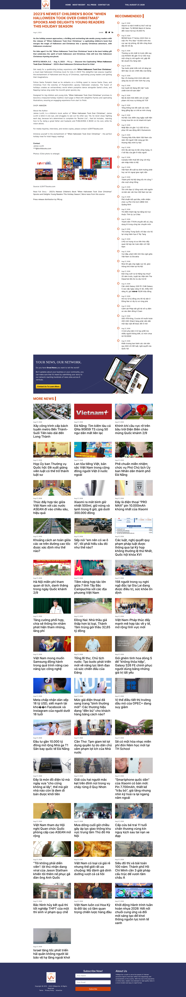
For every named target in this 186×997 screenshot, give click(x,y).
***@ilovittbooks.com (42, 148)
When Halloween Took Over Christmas (85, 95)
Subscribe (93, 989)
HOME (68, 5)
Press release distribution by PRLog (47, 199)
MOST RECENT (79, 5)
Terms (41, 990)
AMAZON (42, 105)
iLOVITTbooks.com (95, 129)
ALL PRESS (91, 5)
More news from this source (93, 194)
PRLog (69, 62)
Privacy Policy (49, 990)
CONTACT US (103, 5)
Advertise (59, 990)
